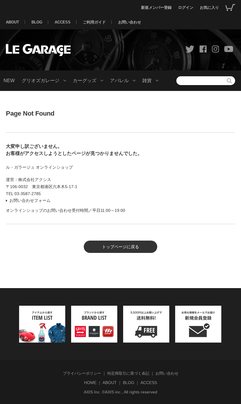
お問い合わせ (129, 22)
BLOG (36, 22)
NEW (9, 80)
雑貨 (147, 80)
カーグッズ (84, 80)
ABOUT (12, 22)
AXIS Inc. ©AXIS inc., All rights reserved (120, 392)
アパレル (119, 80)
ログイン (185, 7)
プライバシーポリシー (82, 373)
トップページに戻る (120, 246)
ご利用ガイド (94, 22)
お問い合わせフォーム (30, 200)
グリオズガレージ (40, 80)
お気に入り (209, 7)
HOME (90, 382)
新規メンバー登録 (156, 7)
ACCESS (63, 22)
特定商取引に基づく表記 (128, 373)
